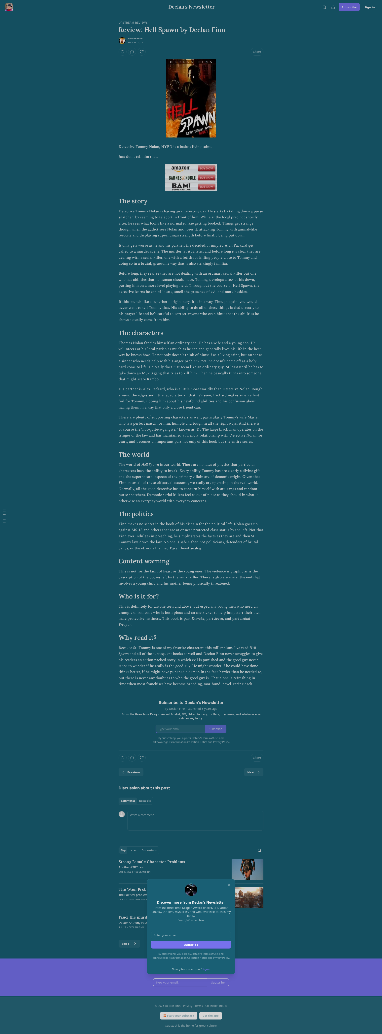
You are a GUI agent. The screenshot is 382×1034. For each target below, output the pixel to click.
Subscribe (191, 945)
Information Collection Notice (189, 957)
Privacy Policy (221, 957)
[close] (229, 885)
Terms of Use (210, 954)
